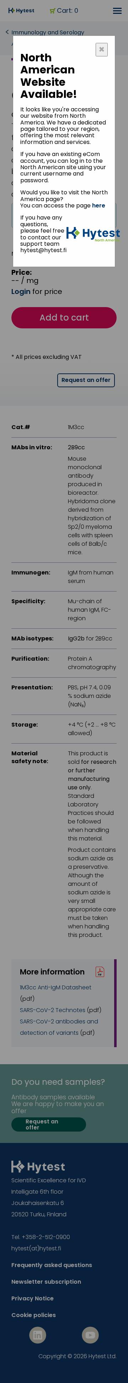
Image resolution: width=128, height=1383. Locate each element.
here (98, 205)
